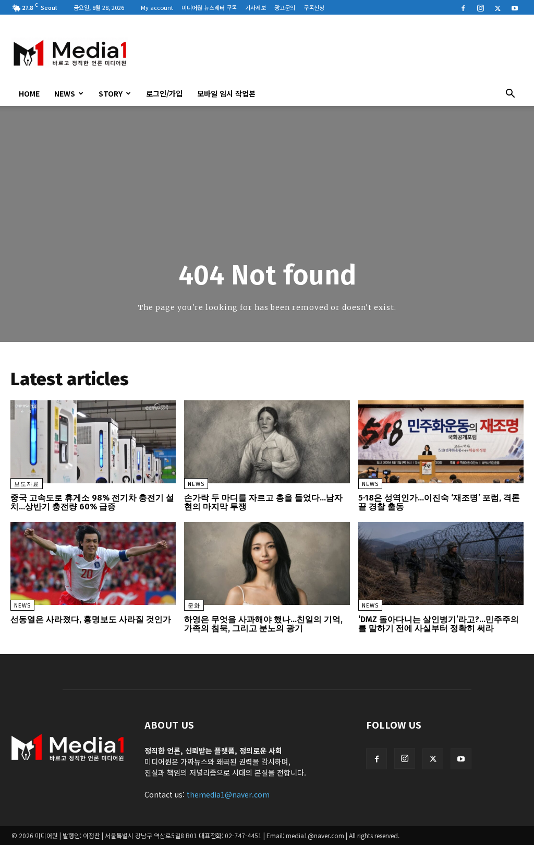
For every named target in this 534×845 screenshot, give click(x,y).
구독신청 (314, 7)
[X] (497, 7)
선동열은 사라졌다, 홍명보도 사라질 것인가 (90, 619)
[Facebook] (463, 7)
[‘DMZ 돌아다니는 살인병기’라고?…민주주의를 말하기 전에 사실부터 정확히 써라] (441, 563)
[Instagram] (480, 7)
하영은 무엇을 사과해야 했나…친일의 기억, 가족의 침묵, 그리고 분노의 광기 (263, 624)
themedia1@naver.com (228, 794)
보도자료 (26, 484)
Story (111, 93)
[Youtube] (515, 7)
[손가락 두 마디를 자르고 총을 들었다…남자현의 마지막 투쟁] (266, 441)
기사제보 (255, 7)
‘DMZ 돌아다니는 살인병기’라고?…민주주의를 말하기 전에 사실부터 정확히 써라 (438, 624)
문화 (194, 605)
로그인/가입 (164, 93)
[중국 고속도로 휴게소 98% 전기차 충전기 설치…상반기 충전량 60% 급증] (93, 441)
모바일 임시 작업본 (226, 93)
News (64, 93)
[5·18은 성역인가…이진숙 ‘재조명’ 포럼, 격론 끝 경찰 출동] (441, 441)
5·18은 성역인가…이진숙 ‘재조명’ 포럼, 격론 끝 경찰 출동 (439, 502)
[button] (510, 94)
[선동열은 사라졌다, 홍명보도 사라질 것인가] (93, 563)
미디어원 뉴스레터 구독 (209, 7)
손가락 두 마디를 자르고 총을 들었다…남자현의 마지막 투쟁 (263, 502)
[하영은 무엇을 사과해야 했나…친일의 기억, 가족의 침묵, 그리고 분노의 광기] (266, 563)
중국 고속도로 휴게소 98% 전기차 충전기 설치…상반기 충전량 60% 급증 (92, 502)
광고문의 (284, 7)
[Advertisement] (333, 52)
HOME (29, 93)
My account (157, 7)
